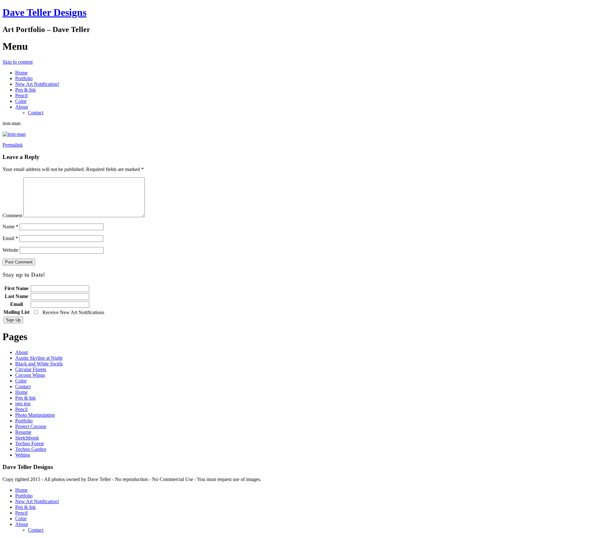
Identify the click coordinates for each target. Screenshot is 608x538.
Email (10, 238)
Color (21, 101)
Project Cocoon (30, 426)
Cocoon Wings (30, 375)
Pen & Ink (25, 89)
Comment (12, 215)
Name (10, 226)
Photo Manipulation (35, 415)
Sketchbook (27, 437)
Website (10, 250)
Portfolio (24, 78)
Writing (22, 455)
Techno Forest (29, 443)
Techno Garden (30, 449)
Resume (23, 432)
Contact (35, 112)
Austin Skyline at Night (38, 358)
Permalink (13, 145)
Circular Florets (30, 369)
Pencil (21, 95)
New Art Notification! (37, 84)
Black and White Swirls (39, 363)
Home (21, 72)
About (21, 107)
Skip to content (18, 62)
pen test (22, 403)
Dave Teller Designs (44, 12)
